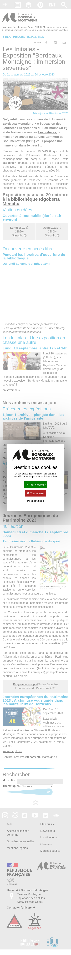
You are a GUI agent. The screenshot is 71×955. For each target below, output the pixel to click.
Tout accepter (36, 484)
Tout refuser (36, 493)
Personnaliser (35, 500)
